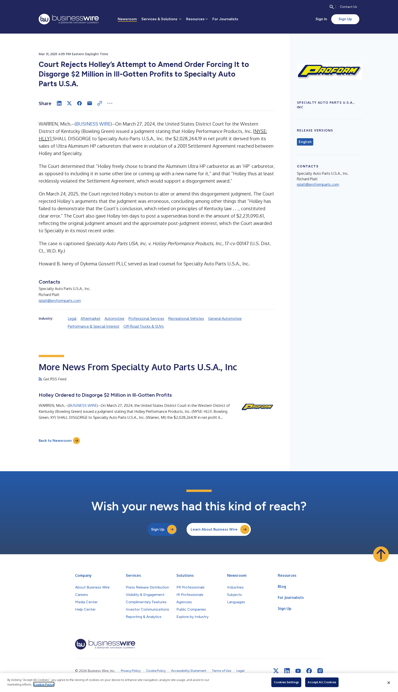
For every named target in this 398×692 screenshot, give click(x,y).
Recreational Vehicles (186, 318)
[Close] (388, 683)
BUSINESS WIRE (93, 124)
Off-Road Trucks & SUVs (143, 326)
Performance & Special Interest (93, 326)
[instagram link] (320, 671)
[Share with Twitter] (69, 103)
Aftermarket (90, 318)
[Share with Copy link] (99, 103)
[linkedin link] (287, 671)
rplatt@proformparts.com (60, 300)
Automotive (114, 318)
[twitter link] (276, 670)
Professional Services (146, 318)
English (305, 142)
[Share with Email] (89, 103)
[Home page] (69, 19)
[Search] (332, 7)
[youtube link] (298, 671)
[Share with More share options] (110, 103)
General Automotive (225, 318)
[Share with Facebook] (79, 103)
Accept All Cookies (322, 682)
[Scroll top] (381, 554)
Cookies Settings (286, 682)
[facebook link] (309, 671)
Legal (72, 318)
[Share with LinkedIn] (59, 103)
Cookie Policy (44, 684)
